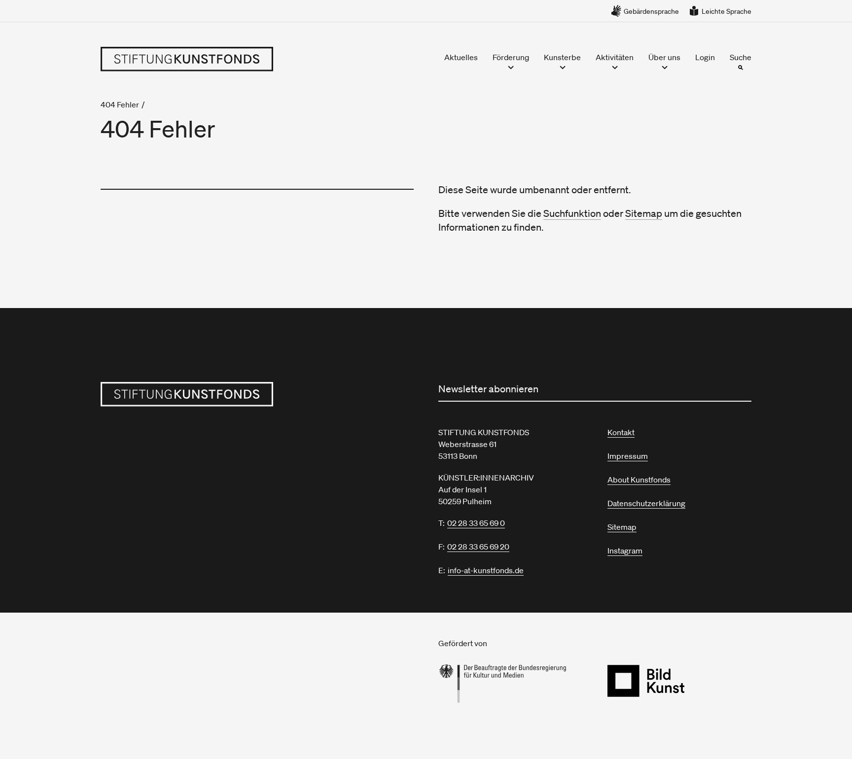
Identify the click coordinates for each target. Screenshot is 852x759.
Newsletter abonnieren (488, 389)
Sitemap (643, 213)
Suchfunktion (572, 213)
